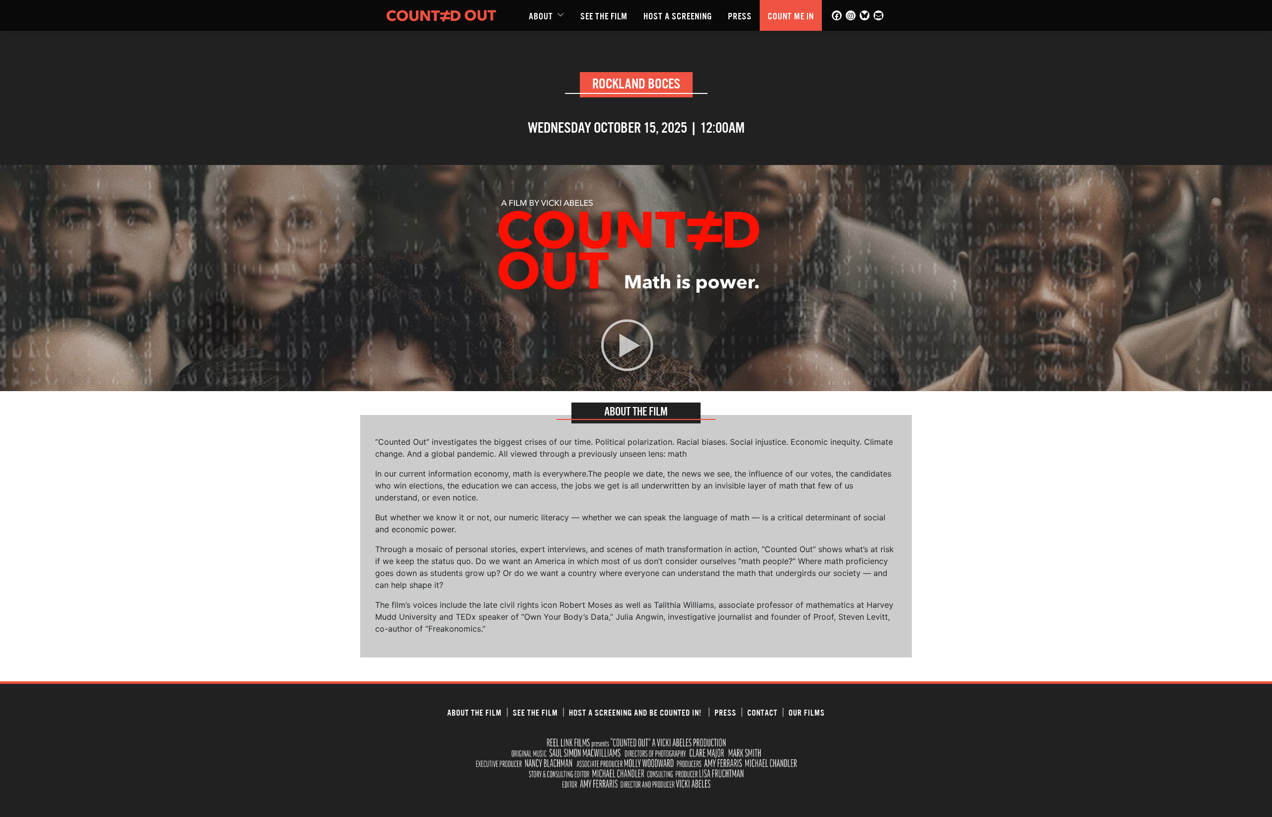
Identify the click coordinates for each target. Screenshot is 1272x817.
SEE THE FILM (604, 15)
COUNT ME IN (791, 15)
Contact (762, 712)
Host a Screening (677, 15)
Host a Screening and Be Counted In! (636, 712)
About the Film (474, 712)
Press (740, 15)
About (541, 15)
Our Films (807, 712)
